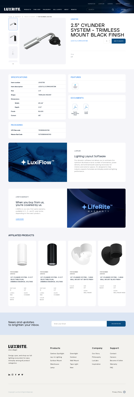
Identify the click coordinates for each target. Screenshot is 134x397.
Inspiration (91, 3)
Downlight (74, 354)
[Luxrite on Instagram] (12, 374)
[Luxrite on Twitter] (19, 374)
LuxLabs (95, 361)
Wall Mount (74, 361)
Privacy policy (117, 392)
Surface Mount (56, 361)
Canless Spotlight (57, 354)
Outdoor (73, 357)
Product (18, 17)
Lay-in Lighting (56, 357)
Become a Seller (116, 361)
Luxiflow (101, 3)
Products (27, 9)
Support (118, 3)
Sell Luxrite (57, 9)
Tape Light (74, 364)
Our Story (96, 354)
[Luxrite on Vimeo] (22, 374)
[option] (42, 41)
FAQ (111, 368)
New (71, 368)
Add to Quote (118, 41)
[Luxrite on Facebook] (16, 374)
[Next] (13, 63)
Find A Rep (37, 9)
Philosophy (47, 9)
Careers (110, 3)
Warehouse (54, 364)
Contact (127, 3)
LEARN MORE (20, 219)
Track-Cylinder (29, 17)
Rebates (74, 9)
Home (10, 17)
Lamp (52, 368)
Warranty (113, 364)
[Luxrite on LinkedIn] (9, 374)
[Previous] (22, 41)
